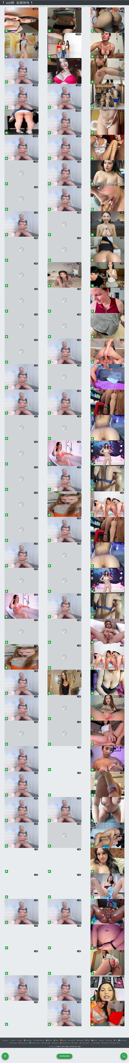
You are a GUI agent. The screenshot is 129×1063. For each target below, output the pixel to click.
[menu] (5, 1056)
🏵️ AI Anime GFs (65, 1043)
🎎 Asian (5, 1040)
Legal (79, 1046)
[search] (124, 1056)
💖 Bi (115, 1040)
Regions (59, 1046)
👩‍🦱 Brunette (71, 1040)
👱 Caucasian (28, 1040)
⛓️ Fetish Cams (45, 1043)
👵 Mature (49, 1040)
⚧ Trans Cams (23, 1043)
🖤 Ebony (12, 1040)
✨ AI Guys (74, 1043)
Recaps (67, 1046)
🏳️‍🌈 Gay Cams (13, 1043)
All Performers (73, 1046)
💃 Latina (19, 1040)
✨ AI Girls (55, 1043)
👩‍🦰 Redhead (80, 1040)
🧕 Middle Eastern (38, 1040)
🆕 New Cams (122, 1040)
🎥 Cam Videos (95, 1043)
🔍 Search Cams (115, 1043)
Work (63, 1046)
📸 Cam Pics (105, 1043)
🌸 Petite (94, 1040)
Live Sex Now (65, 1056)
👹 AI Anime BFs (84, 1043)
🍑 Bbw (87, 1040)
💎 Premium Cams (34, 1043)
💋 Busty (101, 1040)
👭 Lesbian (108, 1040)
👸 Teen (56, 1040)
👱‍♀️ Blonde (63, 1040)
